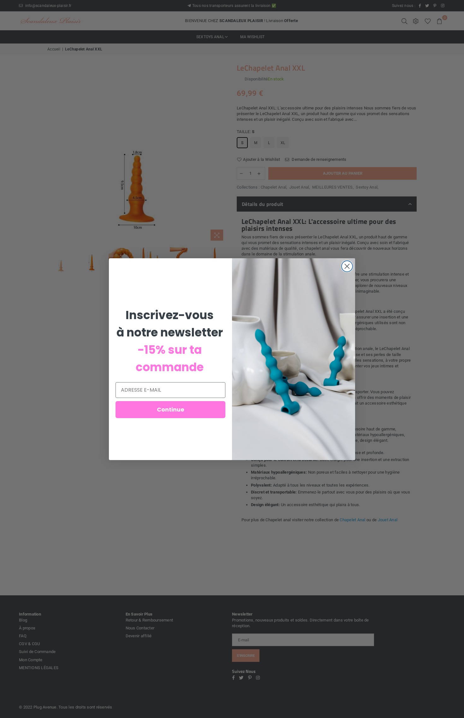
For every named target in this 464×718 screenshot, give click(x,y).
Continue (170, 409)
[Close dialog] (347, 266)
